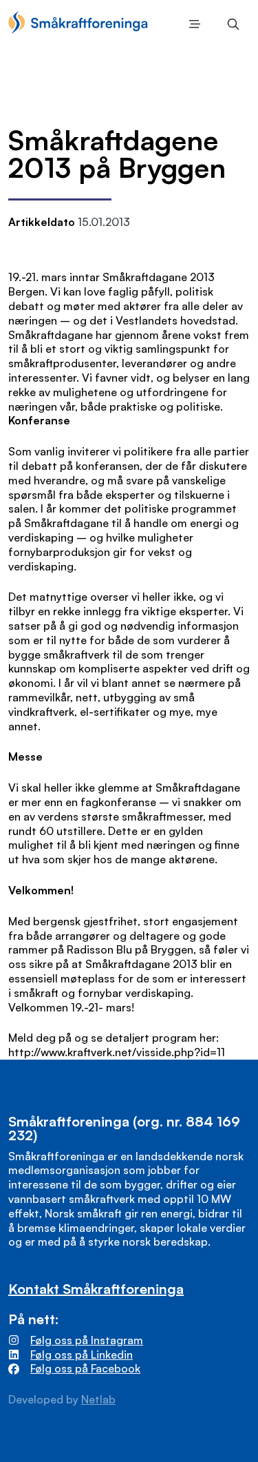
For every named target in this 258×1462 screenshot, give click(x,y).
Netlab (98, 1399)
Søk (230, 24)
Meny (192, 24)
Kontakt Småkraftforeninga (96, 1288)
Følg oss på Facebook (85, 1368)
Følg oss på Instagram (86, 1340)
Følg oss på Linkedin (81, 1354)
